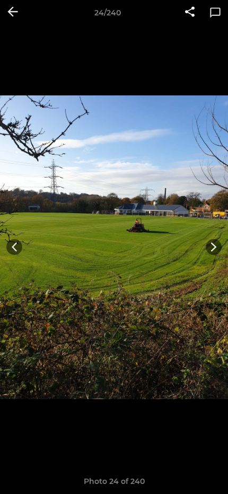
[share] (189, 12)
